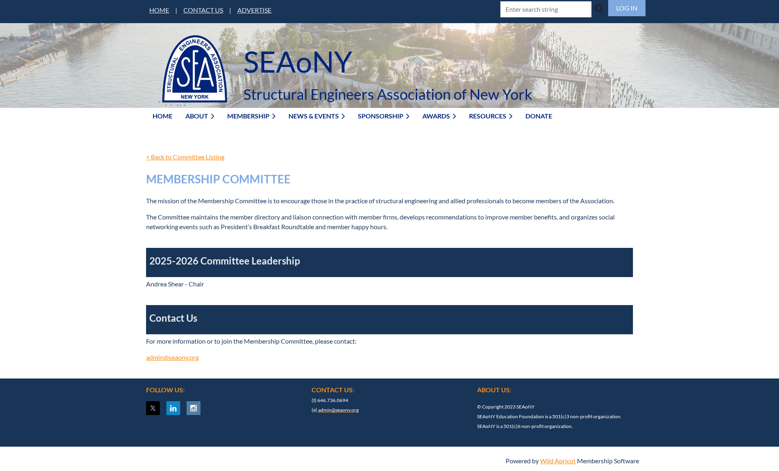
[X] (153, 408)
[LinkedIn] (173, 408)
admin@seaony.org (172, 357)
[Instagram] (193, 408)
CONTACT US (203, 10)
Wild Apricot (558, 461)
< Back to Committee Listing (185, 157)
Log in (626, 8)
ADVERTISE (254, 10)
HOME (159, 10)
